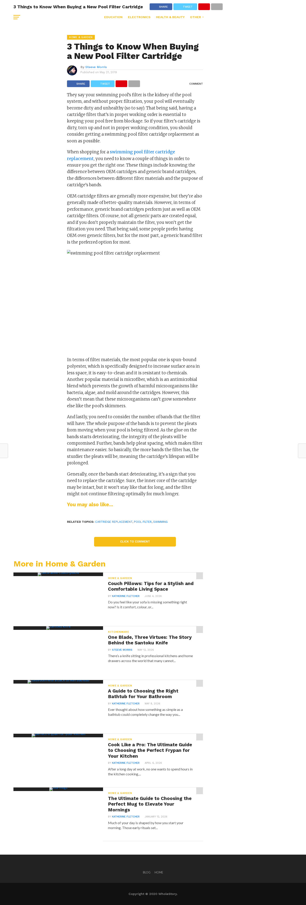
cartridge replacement (113, 521)
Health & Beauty (170, 17)
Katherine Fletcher (126, 596)
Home (159, 872)
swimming (160, 521)
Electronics (139, 17)
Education (113, 17)
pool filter (143, 521)
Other (195, 17)
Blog (147, 872)
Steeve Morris (96, 67)
